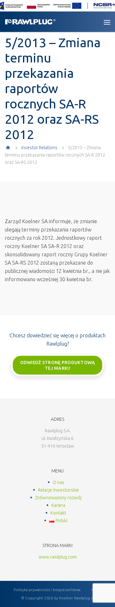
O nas (58, 482)
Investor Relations (39, 147)
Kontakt (58, 513)
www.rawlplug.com (58, 556)
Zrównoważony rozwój (58, 497)
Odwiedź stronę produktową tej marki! (57, 365)
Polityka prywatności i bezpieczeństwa (47, 590)
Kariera (58, 505)
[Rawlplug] (30, 22)
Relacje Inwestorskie (58, 490)
